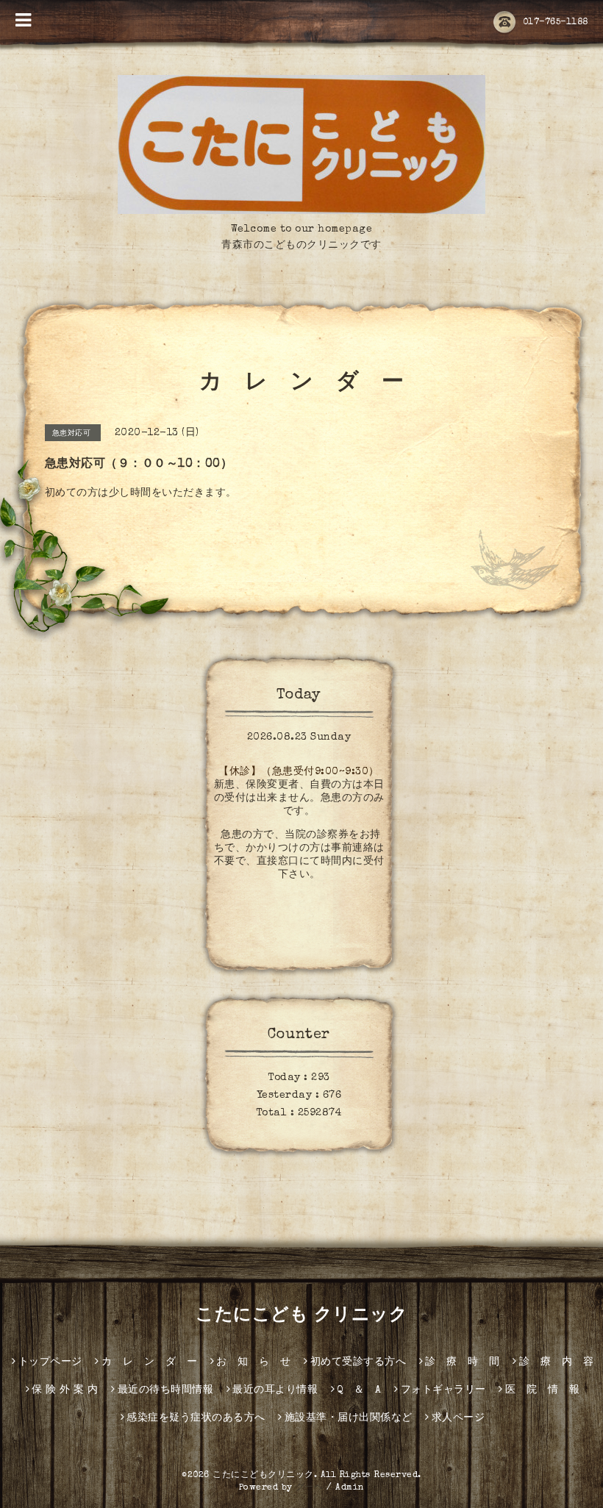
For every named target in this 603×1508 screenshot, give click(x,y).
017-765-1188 (555, 22)
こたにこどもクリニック (263, 1475)
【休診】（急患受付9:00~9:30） (298, 772)
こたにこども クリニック (301, 1316)
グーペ (310, 1488)
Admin (350, 1488)
